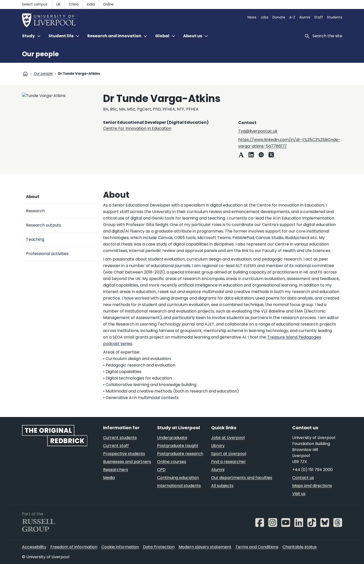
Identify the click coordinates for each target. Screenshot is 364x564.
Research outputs (43, 225)
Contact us (303, 477)
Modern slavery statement (205, 547)
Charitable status (299, 547)
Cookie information (120, 547)
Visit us (298, 493)
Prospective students (124, 453)
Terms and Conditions (256, 547)
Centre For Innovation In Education (137, 128)
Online (108, 4)
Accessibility (34, 547)
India (91, 4)
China (74, 4)
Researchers (115, 469)
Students (334, 17)
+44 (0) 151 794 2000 (312, 469)
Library (218, 445)
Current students (120, 437)
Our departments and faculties (241, 477)
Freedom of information (73, 547)
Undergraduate (172, 437)
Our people (40, 54)
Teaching (35, 239)
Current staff (116, 445)
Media (109, 477)
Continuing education (178, 477)
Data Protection (159, 547)
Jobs (264, 17)
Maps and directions (312, 485)
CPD (161, 469)
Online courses (171, 461)
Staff (318, 17)
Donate (278, 17)
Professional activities (47, 253)
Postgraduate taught (177, 445)
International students (179, 485)
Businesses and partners (127, 461)
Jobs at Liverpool (228, 437)
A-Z (292, 17)
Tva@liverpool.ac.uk (257, 131)
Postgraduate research (180, 453)
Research (35, 211)
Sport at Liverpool (228, 453)
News (251, 17)
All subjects (222, 485)
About (32, 197)
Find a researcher (228, 461)
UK (58, 4)
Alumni (304, 17)
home (25, 74)
